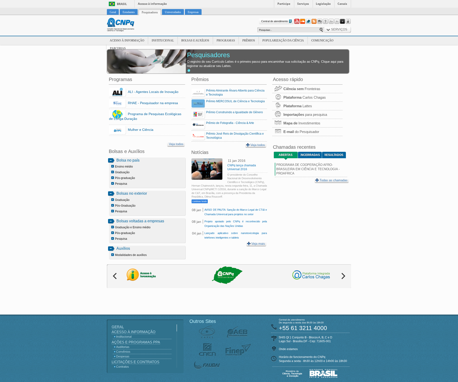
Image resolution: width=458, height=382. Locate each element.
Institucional (163, 40)
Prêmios (248, 40)
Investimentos (301, 123)
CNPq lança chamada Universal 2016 (241, 167)
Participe (283, 4)
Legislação (323, 4)
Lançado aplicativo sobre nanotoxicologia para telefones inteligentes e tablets (235, 235)
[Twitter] (308, 21)
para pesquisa (305, 114)
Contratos (122, 366)
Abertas (285, 155)
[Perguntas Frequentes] (325, 21)
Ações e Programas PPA (136, 342)
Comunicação (322, 40)
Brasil (122, 4)
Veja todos (176, 144)
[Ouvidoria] (319, 21)
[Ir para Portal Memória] (126, 25)
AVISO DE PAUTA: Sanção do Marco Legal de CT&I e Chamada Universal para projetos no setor (235, 212)
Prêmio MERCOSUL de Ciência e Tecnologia (235, 101)
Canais (342, 4)
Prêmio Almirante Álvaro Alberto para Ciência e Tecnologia (235, 92)
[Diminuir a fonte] (336, 21)
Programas (226, 40)
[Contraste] (342, 21)
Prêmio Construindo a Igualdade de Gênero (234, 112)
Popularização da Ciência (283, 40)
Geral (118, 327)
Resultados (333, 155)
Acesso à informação (152, 4)
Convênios (123, 351)
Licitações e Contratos (135, 362)
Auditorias (122, 347)
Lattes (297, 106)
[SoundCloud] (302, 21)
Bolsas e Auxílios (195, 40)
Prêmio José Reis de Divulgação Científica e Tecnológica (235, 135)
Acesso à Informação (127, 40)
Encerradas (310, 155)
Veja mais (258, 243)
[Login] (348, 21)
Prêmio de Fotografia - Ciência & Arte (230, 123)
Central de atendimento (274, 21)
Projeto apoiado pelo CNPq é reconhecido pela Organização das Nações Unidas (235, 223)
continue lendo (200, 201)
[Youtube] (296, 21)
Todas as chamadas (334, 180)
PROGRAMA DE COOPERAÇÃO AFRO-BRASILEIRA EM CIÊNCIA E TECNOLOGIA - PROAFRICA (308, 169)
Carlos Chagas (304, 97)
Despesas (122, 356)
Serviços (303, 4)
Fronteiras (301, 89)
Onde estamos (288, 349)
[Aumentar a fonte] (331, 21)
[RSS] (314, 21)
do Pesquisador (301, 132)
